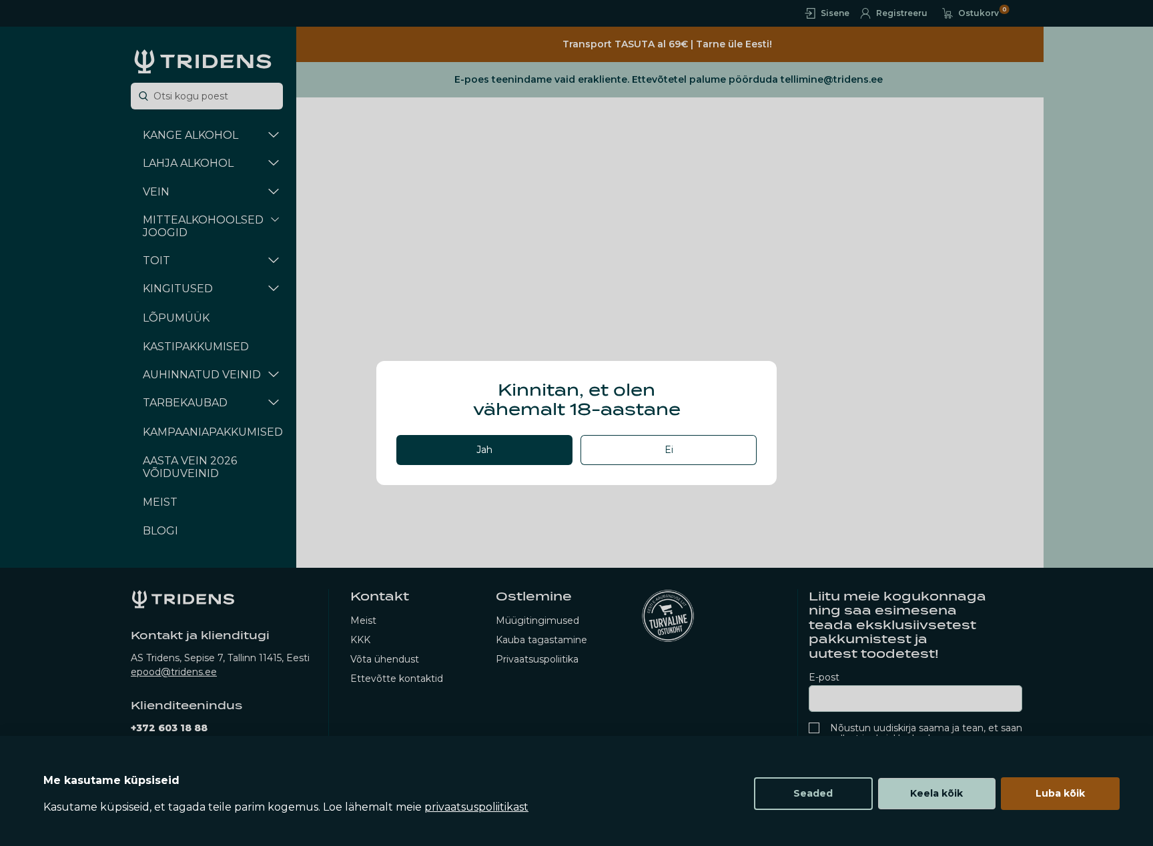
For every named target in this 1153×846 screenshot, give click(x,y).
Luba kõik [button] (1060, 793)
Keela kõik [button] (936, 793)
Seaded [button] (813, 793)
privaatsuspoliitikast (476, 807)
